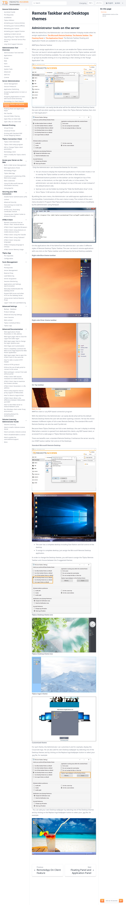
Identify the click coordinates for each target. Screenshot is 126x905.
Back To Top (36, 409)
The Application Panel (54, 38)
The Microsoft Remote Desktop (60, 35)
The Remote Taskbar (81, 35)
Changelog (82, 3)
